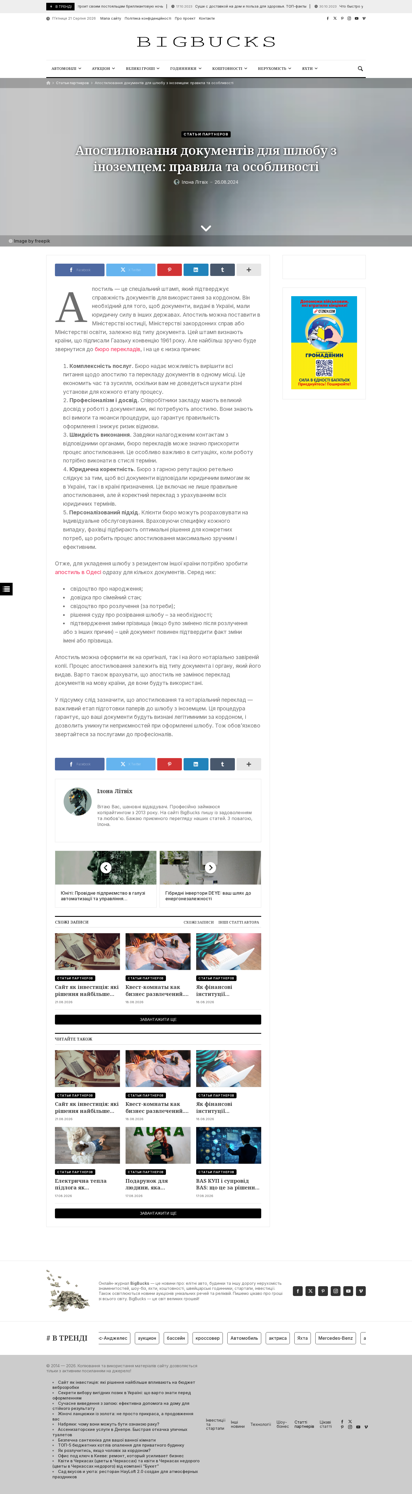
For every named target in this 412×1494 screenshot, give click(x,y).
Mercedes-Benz (318, 1338)
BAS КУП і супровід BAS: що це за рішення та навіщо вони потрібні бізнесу (227, 1184)
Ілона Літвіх (115, 791)
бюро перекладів (117, 349)
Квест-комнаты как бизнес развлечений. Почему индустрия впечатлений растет (155, 990)
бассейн (158, 1338)
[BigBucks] (206, 42)
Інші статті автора (238, 922)
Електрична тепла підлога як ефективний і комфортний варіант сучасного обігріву (84, 1184)
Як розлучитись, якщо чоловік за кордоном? (104, 1450)
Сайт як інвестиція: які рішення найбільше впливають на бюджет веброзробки (87, 990)
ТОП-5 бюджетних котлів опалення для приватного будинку (121, 1445)
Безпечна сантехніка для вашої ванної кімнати (107, 1440)
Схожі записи (199, 922)
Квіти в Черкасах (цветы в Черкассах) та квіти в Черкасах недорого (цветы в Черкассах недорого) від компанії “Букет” (126, 1463)
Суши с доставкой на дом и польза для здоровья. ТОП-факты (220, 6)
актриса (260, 1338)
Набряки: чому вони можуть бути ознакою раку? (108, 1424)
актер (352, 1338)
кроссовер (190, 1338)
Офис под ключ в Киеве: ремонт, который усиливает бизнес (121, 1455)
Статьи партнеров (72, 83)
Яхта (285, 1338)
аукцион (130, 1338)
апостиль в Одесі (78, 572)
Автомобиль (227, 1338)
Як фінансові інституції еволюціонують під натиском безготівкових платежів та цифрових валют (228, 990)
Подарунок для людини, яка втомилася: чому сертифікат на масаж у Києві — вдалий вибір (158, 1184)
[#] (328, 18)
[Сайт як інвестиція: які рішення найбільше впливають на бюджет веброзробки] (87, 951)
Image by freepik (32, 241)
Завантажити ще (158, 1019)
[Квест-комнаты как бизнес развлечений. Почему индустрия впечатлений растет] (158, 951)
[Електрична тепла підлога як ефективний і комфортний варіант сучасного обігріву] (87, 1145)
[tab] (198, 922)
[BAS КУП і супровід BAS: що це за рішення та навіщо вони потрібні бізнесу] (228, 1145)
